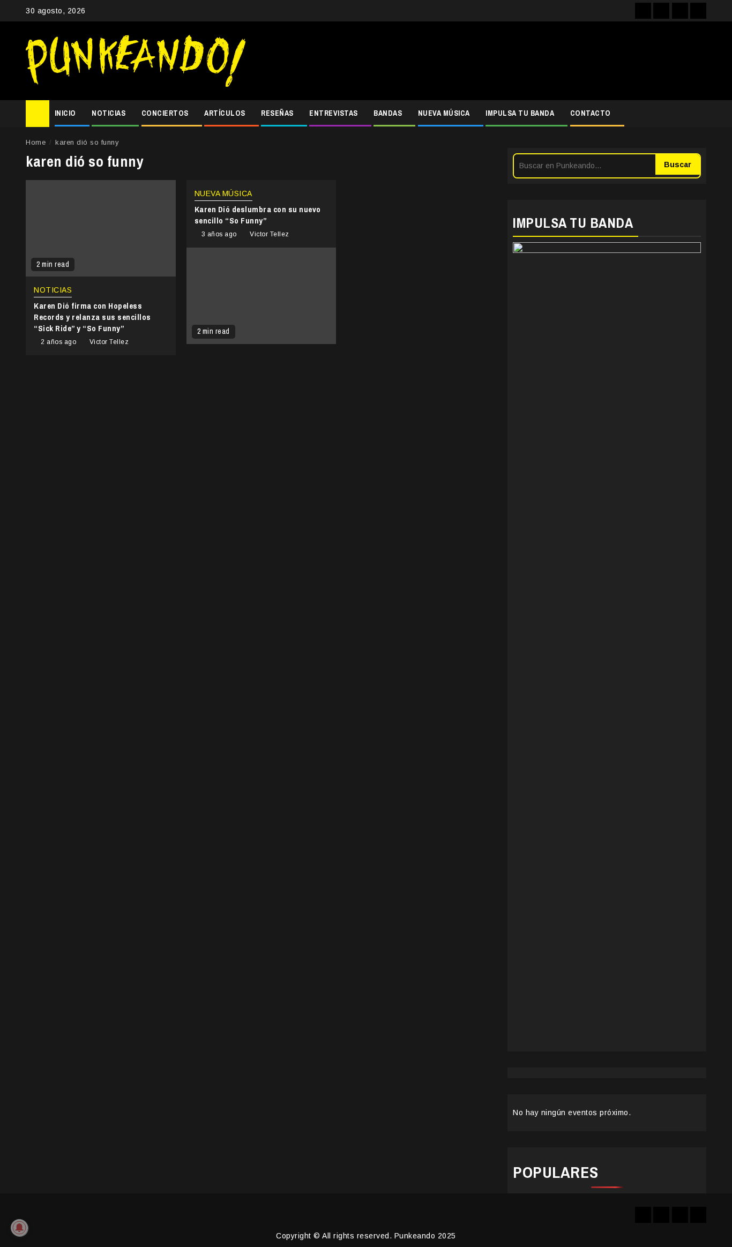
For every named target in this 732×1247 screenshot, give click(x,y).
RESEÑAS (277, 113)
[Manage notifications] (19, 1227)
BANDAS (388, 113)
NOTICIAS (108, 113)
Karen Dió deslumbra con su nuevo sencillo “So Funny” (258, 215)
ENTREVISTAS (333, 113)
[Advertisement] (481, 61)
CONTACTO (590, 113)
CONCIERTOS (165, 113)
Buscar (677, 164)
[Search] (698, 113)
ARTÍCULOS (224, 113)
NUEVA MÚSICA (444, 113)
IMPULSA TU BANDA (519, 113)
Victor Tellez (109, 342)
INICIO (65, 113)
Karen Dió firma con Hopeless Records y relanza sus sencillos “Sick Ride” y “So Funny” (92, 317)
